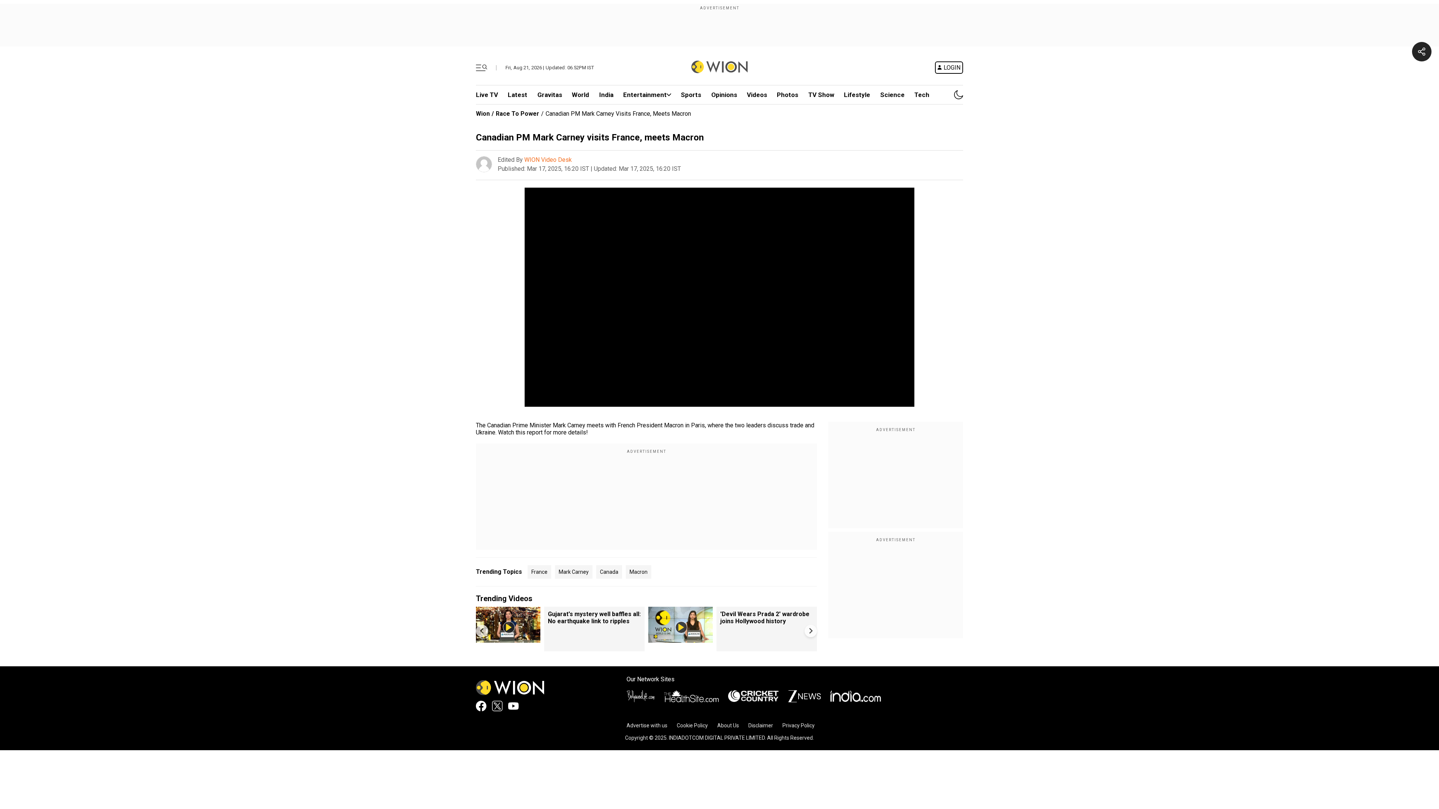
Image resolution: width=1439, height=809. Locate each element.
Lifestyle (857, 95)
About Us (728, 725)
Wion (483, 113)
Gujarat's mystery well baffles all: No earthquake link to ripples (594, 617)
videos (757, 95)
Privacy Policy (798, 725)
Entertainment (645, 95)
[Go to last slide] (482, 631)
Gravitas (549, 95)
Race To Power (517, 113)
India (606, 95)
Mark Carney (574, 572)
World (580, 95)
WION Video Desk (548, 159)
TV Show (821, 95)
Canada (609, 572)
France (539, 572)
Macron (639, 572)
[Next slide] (811, 631)
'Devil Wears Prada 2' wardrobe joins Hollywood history (764, 617)
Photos (787, 95)
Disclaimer (760, 725)
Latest (517, 95)
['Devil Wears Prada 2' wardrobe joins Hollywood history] (680, 639)
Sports (691, 95)
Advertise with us (647, 725)
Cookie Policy (692, 725)
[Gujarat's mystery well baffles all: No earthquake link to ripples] (508, 639)
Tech (921, 95)
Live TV (487, 95)
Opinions (724, 95)
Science (892, 95)
